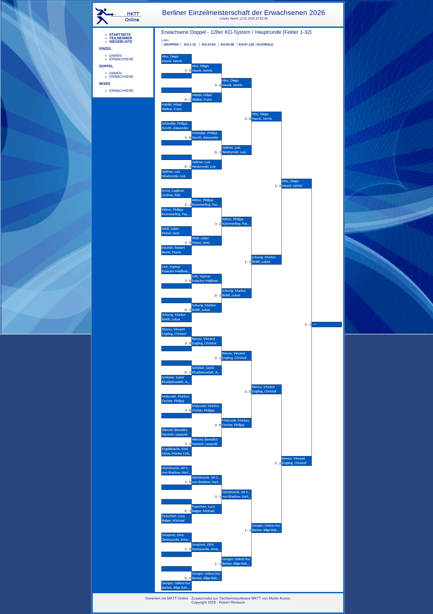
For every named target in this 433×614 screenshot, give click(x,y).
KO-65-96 (227, 44)
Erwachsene (121, 59)
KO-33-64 (208, 44)
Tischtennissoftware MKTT (240, 598)
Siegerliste (120, 42)
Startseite (120, 35)
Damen (115, 56)
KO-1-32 (190, 44)
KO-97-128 (246, 44)
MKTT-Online (177, 598)
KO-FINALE (265, 44)
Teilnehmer (120, 38)
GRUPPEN (171, 44)
